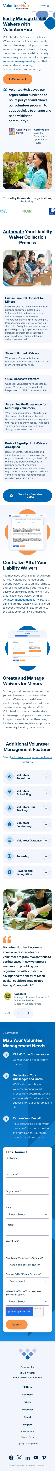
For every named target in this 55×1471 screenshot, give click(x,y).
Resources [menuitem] (27, 1409)
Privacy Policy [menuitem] (27, 1431)
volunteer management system (22, 61)
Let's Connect (17, 79)
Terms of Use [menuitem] (27, 1437)
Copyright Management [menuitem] (28, 1443)
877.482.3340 (27, 1372)
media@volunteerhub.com (27, 1377)
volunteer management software (23, 599)
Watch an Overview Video (30, 496)
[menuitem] (11, 1457)
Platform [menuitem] (28, 1386)
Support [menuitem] (27, 1424)
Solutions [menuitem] (27, 1394)
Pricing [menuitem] (28, 1401)
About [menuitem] (27, 1416)
